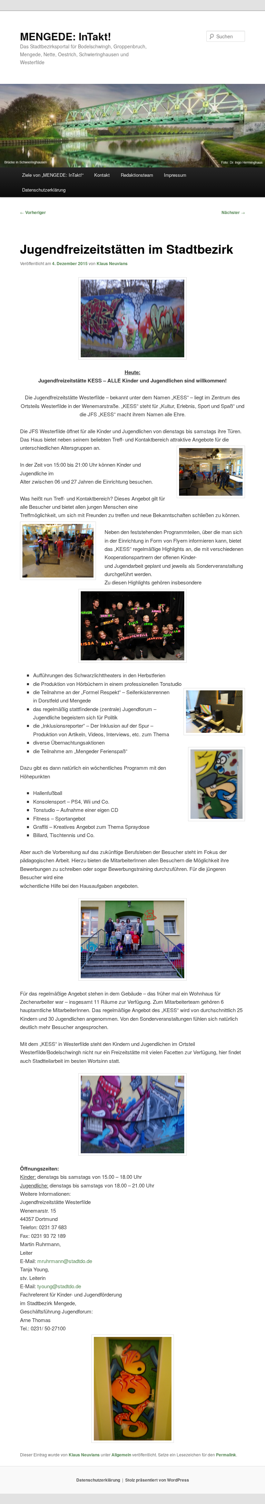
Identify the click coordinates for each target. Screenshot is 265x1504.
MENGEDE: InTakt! (65, 36)
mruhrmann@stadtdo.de (64, 1260)
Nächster (233, 212)
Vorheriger (33, 212)
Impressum (175, 175)
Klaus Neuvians (112, 263)
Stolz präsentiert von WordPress (157, 1480)
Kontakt (102, 175)
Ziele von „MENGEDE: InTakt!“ (53, 175)
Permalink (226, 1455)
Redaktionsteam (137, 175)
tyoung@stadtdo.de (59, 1286)
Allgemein (121, 1455)
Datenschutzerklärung (44, 189)
